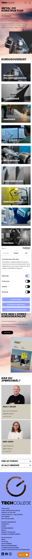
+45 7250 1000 (11, 512)
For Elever (4, 541)
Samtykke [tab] (6, 253)
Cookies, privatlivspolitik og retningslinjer (15, 549)
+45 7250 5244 (7, 451)
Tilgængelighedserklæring (10, 547)
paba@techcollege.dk (8, 413)
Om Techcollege (6, 537)
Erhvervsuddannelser (8, 522)
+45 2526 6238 (7, 416)
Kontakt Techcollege (8, 532)
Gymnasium (5, 524)
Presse (3, 539)
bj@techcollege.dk (7, 448)
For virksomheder (7, 528)
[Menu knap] (30, 3)
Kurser (3, 526)
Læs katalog (7, 332)
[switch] (27, 281)
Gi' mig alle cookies (16, 299)
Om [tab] (26, 253)
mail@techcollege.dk (13, 510)
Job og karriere (6, 543)
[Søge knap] (25, 3)
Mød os (3, 530)
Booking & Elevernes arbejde (10, 534)
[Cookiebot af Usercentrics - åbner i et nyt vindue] (23, 248)
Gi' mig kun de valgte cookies (16, 304)
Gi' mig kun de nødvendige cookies (16, 309)
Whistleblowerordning (9, 545)
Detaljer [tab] (16, 253)
